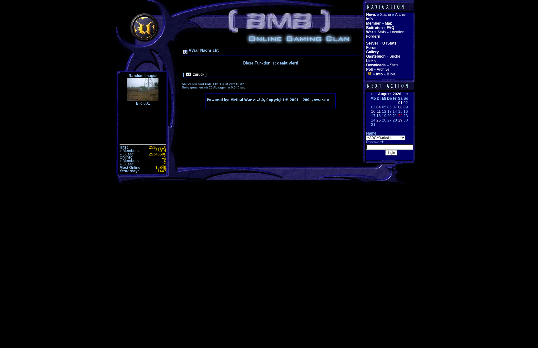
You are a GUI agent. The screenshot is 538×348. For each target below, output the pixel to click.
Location (397, 32)
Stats (381, 32)
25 (378, 120)
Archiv (400, 14)
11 (379, 111)
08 (400, 107)
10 (373, 111)
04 (378, 107)
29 (400, 120)
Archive (383, 69)
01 (400, 103)
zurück (198, 74)
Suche (385, 14)
